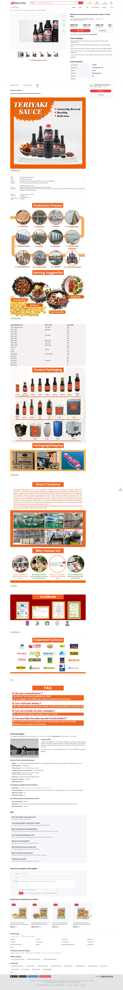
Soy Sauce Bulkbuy (47, 969)
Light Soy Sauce (14, 969)
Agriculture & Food (18, 10)
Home (11, 10)
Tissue (50, 788)
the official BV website (43, 736)
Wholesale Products (61, 980)
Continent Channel (78, 980)
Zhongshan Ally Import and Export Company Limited (84, 19)
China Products (40, 980)
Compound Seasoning (41, 10)
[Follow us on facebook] (101, 976)
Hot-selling (12, 939)
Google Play (22, 976)
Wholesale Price (70, 980)
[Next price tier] (112, 25)
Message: (16, 881)
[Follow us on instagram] (106, 976)
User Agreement (69, 985)
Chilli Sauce (33, 788)
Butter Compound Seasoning (17, 959)
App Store (14, 976)
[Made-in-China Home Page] (18, 2)
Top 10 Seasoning (25, 969)
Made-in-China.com (55, 982)
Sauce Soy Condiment (92, 966)
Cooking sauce (39, 942)
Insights (91, 980)
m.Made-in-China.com (65, 982)
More (11, 972)
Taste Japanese (65, 942)
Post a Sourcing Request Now (49, 893)
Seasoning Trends (36, 969)
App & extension (95, 7)
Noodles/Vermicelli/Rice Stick (68, 944)
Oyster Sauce (64, 939)
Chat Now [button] (103, 30)
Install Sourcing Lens (45, 976)
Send (21, 893)
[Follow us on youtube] (108, 976)
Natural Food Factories (43, 966)
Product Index (85, 980)
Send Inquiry (80, 30)
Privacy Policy (83, 985)
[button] (76, 2)
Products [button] (33, 3)
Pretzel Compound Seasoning (49, 959)
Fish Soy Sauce (103, 966)
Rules (112, 7)
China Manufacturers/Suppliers (50, 980)
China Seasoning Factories (17, 966)
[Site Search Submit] (80, 2)
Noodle (38, 788)
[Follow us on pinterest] (110, 976)
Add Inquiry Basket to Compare (39, 60)
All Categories (15, 7)
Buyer (80, 7)
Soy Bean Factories (30, 966)
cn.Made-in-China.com (75, 982)
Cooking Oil (12, 942)
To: (17, 877)
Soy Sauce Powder (68, 966)
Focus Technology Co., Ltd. (51, 985)
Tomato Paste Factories (56, 966)
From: (17, 873)
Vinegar (37, 944)
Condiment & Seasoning (29, 10)
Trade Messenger (32, 976)
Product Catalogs (30, 936)
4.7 (96, 86)
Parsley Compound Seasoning (33, 959)
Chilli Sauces (90, 939)
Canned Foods (90, 944)
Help (87, 7)
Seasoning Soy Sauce (80, 966)
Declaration (76, 985)
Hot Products (32, 980)
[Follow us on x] (103, 976)
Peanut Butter (90, 942)
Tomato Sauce (44, 788)
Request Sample (93, 34)
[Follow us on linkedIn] (112, 976)
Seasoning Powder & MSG (16, 944)
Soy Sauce (22, 788)
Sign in (111, 3)
